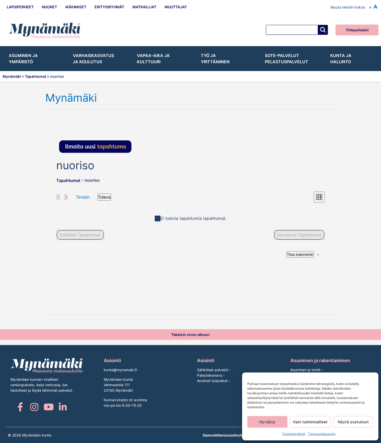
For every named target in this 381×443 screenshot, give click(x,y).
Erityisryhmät (109, 7)
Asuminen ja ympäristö (23, 58)
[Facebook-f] (20, 407)
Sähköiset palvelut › (213, 370)
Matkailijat (144, 7)
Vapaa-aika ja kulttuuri (153, 58)
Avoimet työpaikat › (213, 380)
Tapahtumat (68, 180)
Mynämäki (71, 98)
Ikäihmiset (75, 7)
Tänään (83, 197)
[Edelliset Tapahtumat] (58, 197)
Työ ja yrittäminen (215, 58)
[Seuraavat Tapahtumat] (66, 197)
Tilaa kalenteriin (300, 254)
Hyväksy (267, 421)
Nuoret (49, 7)
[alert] (190, 218)
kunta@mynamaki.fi (120, 370)
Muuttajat (176, 7)
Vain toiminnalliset (310, 421)
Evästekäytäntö (294, 434)
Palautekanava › (210, 375)
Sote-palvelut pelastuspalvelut (286, 58)
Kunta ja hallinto (340, 58)
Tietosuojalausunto (322, 434)
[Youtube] (48, 407)
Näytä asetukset (353, 421)
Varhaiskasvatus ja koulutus (93, 58)
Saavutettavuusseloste (223, 435)
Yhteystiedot (357, 30)
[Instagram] (34, 407)
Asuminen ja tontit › (306, 370)
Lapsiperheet (20, 7)
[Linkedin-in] (63, 407)
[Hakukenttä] (292, 30)
